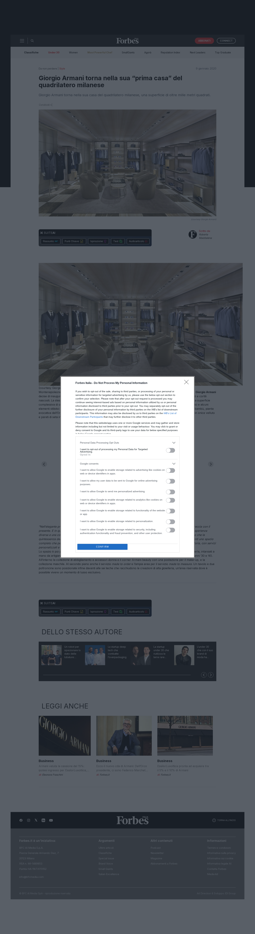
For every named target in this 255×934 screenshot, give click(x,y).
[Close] (187, 383)
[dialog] (127, 467)
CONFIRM (102, 546)
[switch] (170, 450)
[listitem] (127, 443)
